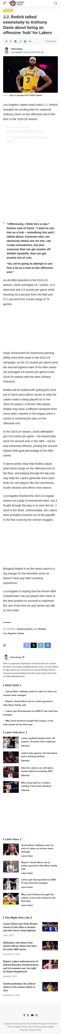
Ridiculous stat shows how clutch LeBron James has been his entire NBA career (20, 946)
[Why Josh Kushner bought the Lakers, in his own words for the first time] (11, 899)
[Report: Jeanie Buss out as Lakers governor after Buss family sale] (11, 866)
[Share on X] (15, 41)
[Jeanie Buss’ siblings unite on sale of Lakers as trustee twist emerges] (11, 849)
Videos (8, 10)
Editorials (25, 746)
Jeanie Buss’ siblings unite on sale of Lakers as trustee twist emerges (37, 848)
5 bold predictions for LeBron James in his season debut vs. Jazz (19, 987)
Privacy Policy (35, 1030)
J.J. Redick (40, 629)
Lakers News (27, 856)
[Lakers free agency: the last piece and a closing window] (11, 757)
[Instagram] (36, 1015)
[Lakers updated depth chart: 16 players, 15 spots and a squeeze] (11, 742)
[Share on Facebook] (10, 41)
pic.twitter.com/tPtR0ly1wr (24, 131)
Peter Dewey (17, 49)
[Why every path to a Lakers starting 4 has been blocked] (11, 787)
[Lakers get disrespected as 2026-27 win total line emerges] (11, 884)
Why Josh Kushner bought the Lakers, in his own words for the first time (38, 897)
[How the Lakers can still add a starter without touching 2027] (11, 772)
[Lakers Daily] (16, 3)
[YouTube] (32, 1015)
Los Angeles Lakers (13, 633)
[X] (28, 1015)
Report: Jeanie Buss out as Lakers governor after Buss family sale (39, 865)
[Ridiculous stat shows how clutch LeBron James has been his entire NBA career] (50, 945)
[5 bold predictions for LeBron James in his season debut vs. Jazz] (50, 986)
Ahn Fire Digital (14, 1027)
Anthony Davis (25, 629)
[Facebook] (24, 1015)
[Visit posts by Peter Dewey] (6, 50)
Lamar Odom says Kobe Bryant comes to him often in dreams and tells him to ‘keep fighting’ (20, 927)
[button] (5, 3)
